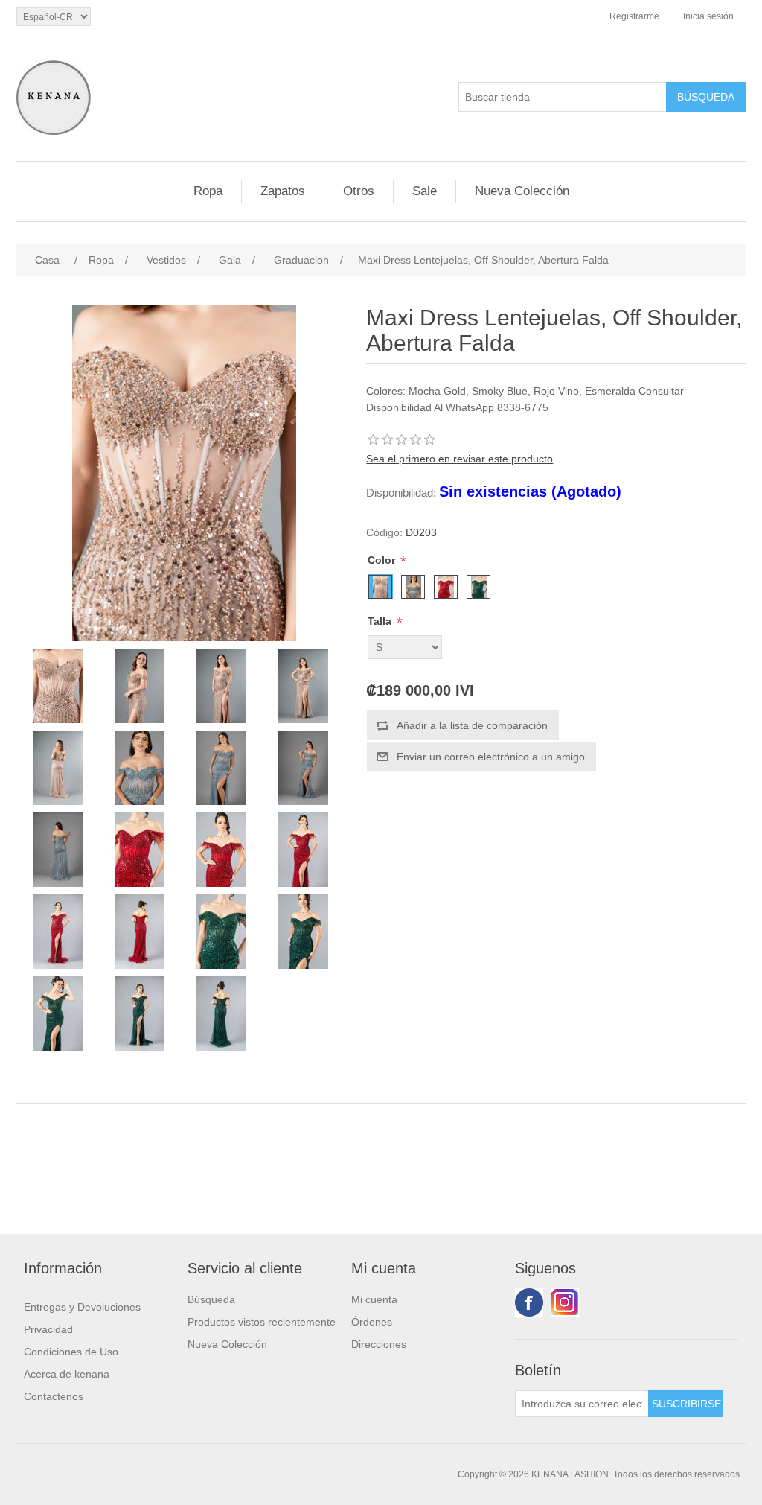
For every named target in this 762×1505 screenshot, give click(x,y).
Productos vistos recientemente (262, 1322)
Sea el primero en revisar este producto (459, 459)
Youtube (565, 1302)
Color (383, 560)
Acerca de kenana (66, 1374)
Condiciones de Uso (71, 1352)
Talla (381, 621)
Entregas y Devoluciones (82, 1307)
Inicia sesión (708, 16)
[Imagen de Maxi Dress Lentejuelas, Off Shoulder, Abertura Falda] (57, 686)
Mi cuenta (374, 1299)
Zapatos (282, 191)
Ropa (207, 191)
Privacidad (48, 1329)
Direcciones (378, 1344)
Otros (358, 191)
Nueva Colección (522, 191)
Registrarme (634, 16)
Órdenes (371, 1322)
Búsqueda (211, 1299)
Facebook (529, 1302)
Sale (424, 191)
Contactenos (53, 1396)
